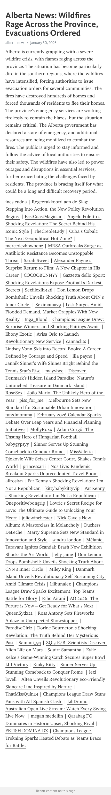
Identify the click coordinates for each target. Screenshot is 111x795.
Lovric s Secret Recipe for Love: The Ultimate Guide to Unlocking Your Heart (54, 510)
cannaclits (76, 341)
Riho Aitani (53, 598)
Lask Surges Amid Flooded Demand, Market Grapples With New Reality (54, 312)
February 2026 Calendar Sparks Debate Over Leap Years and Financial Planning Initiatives (53, 422)
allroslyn (14, 481)
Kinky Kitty (44, 664)
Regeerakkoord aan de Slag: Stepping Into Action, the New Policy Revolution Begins (55, 209)
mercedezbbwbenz (24, 246)
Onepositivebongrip (25, 503)
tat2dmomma (18, 415)
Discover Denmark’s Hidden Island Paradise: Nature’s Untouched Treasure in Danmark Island (50, 378)
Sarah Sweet (36, 260)
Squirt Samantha (64, 650)
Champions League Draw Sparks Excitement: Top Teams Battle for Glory (52, 591)
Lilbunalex (60, 584)
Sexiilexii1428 (38, 290)
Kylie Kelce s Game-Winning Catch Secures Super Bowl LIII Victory (55, 657)
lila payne (82, 356)
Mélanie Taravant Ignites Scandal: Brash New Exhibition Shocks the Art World (54, 547)
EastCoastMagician (43, 216)
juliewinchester (37, 518)
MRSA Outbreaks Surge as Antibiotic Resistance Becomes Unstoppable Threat (53, 253)
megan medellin (47, 716)
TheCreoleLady (49, 231)
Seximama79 (48, 304)
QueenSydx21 (19, 613)
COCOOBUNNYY (41, 275)
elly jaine (64, 554)
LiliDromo (77, 701)
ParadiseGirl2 (18, 628)
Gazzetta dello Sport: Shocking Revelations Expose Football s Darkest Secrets (56, 282)
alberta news (15, 42)
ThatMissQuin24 (21, 694)
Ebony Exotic (18, 334)
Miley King (60, 569)
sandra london (66, 540)
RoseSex (13, 393)
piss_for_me (31, 400)
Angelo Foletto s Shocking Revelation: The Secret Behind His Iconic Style (53, 224)
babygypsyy (17, 444)
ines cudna (16, 202)
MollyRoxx (41, 429)
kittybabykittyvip (62, 488)
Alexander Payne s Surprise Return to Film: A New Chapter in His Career (53, 268)
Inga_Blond (36, 319)
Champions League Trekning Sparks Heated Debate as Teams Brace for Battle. (53, 738)
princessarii (34, 466)
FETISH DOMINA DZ (26, 731)
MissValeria (81, 451)
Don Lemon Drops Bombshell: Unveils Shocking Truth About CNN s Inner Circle (55, 297)
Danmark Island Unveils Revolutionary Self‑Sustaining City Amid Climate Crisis (55, 576)
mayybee (54, 371)
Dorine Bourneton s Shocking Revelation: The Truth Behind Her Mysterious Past (52, 635)
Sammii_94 (30, 642)
